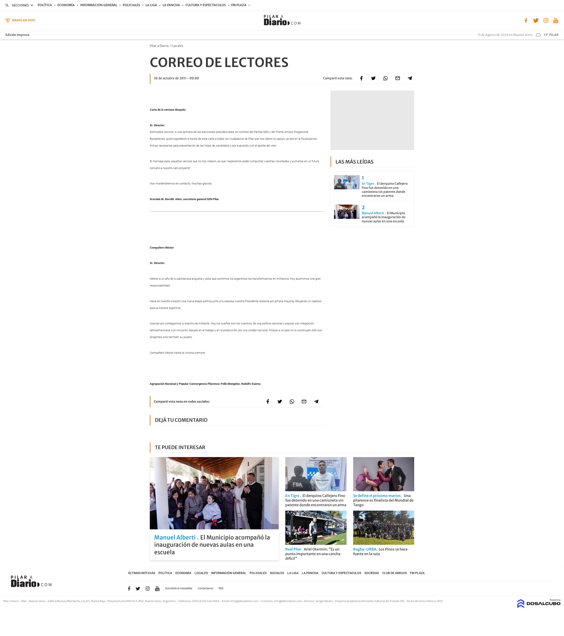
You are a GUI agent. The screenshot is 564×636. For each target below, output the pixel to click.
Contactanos (205, 588)
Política (45, 5)
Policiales (131, 5)
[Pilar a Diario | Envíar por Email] (397, 78)
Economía (66, 5)
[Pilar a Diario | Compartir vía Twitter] (373, 78)
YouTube (157, 588)
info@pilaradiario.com (288, 601)
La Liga (151, 5)
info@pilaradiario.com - (245, 601)
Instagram (148, 588)
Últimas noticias (141, 573)
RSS (221, 588)
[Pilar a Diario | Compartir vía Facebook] (361, 78)
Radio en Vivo (23, 20)
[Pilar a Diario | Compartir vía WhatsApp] (385, 78)
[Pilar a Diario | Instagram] (546, 20)
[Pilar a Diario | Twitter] (536, 20)
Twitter (138, 588)
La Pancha (171, 5)
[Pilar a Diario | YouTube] (555, 20)
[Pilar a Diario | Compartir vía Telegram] (409, 78)
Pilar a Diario (159, 46)
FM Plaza (238, 5)
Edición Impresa (17, 35)
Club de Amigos (394, 573)
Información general (98, 5)
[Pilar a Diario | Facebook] (526, 20)
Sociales (277, 573)
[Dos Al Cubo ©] (539, 606)
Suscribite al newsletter (178, 588)
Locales (178, 46)
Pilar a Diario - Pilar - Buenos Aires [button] (24, 601)
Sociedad (371, 573)
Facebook (129, 588)
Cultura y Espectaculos (206, 5)
